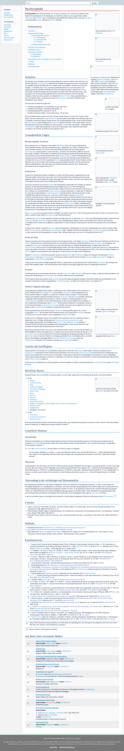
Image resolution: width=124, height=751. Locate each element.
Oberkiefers (58, 310)
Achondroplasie (108, 496)
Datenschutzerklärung (66, 747)
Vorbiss (36, 312)
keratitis (80, 676)
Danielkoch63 (50, 702)
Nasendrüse (101, 262)
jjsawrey (56, 682)
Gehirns (53, 303)
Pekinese (33, 397)
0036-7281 (106, 559)
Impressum (53, 747)
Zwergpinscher (34, 408)
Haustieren (88, 18)
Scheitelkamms (109, 94)
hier (16, 742)
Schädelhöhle (38, 307)
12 (85, 321)
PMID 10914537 (35, 586)
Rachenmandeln (30, 247)
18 (114, 496)
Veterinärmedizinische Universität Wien (43, 596)
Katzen (53, 20)
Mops (83, 218)
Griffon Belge (50, 403)
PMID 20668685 (81, 590)
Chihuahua (33, 399)
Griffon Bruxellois (60, 403)
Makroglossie (50, 215)
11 (57, 302)
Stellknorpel (28, 220)
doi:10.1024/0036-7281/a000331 (40, 561)
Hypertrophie (79, 195)
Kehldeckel (41, 220)
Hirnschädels (107, 92)
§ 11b (28, 448)
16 (43, 445)
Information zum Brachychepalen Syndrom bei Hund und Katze (63, 579)
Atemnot (27, 243)
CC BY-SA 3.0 (116, 334)
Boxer (32, 393)
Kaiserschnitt (67, 292)
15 (68, 424)
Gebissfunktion (66, 315)
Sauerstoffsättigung (40, 259)
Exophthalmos (40, 676)
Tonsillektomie (61, 281)
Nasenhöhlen (97, 243)
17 (91, 467)
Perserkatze (99, 61)
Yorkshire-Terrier (35, 405)
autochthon (95, 493)
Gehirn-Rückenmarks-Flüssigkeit (66, 338)
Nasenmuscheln (54, 191)
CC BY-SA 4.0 (116, 77)
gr (54, 13)
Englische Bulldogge (36, 387)
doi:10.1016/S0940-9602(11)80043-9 (41, 554)
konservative (67, 273)
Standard (81, 312)
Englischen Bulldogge (108, 311)
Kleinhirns (31, 336)
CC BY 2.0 (64, 643)
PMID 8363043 (106, 552)
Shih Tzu (59, 322)
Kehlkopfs (38, 218)
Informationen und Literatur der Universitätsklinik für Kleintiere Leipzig (49, 530)
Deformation (29, 18)
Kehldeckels (79, 255)
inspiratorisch (85, 241)
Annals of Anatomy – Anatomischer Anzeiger (65, 552)
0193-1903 (83, 546)
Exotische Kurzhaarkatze (38, 417)
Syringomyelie (67, 340)
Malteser (32, 381)
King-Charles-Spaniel (36, 401)
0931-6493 (86, 619)
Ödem (70, 255)
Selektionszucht (30, 353)
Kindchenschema (84, 353)
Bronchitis (89, 257)
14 (78, 339)
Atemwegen (60, 145)
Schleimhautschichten (53, 193)
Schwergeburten (47, 292)
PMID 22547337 (56, 561)
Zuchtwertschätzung (34, 359)
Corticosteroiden (49, 275)
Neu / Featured (8, 17)
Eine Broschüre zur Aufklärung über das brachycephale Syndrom (64, 527)
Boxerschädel (100, 153)
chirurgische (79, 273)
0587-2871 (102, 584)
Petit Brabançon (72, 403)
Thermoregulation (30, 152)
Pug (57, 676)
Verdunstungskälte (66, 156)
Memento (106, 546)
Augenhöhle (55, 122)
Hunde (39, 20)
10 (77, 294)
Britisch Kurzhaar (35, 419)
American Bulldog (35, 383)
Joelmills (99, 334)
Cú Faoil (51, 715)
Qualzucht (35, 443)
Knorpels (51, 185)
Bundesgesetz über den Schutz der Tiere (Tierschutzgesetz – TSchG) (53, 611)
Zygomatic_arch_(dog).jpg (46, 713)
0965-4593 (44, 577)
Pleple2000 (49, 666)
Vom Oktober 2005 (66, 606)
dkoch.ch (98, 546)
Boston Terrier (73, 322)
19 (116, 496)
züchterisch (62, 98)
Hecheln (109, 182)
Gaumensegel (32, 213)
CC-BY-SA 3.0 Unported (72, 738)
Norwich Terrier (65, 96)
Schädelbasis (32, 122)
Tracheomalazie (35, 230)
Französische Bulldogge (37, 389)
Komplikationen (36, 255)
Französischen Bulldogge (99, 230)
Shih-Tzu (32, 395)
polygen (79, 351)
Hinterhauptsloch (30, 340)
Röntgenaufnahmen (50, 118)
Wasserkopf (75, 297)
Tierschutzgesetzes (40, 448)
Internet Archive (40, 548)
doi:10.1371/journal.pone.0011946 (64, 590)
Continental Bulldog (100, 362)
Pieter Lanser (50, 643)
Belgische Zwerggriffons (37, 403)
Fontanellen (55, 305)
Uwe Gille (60, 713)
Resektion (56, 279)
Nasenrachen (69, 203)
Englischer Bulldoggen (103, 79)
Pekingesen (113, 178)
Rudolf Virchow (36, 617)
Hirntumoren (64, 297)
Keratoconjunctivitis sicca (72, 320)
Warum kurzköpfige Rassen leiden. (50, 532)
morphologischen (43, 83)
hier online (85, 615)
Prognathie (101, 81)
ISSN (78, 546)
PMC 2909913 (92, 590)
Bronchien (51, 228)
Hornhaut (58, 320)
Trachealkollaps (57, 230)
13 (64, 326)
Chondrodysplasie (31, 301)
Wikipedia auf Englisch (108, 334)
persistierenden (46, 305)
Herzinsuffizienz (102, 257)
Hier (23, 742)
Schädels (39, 18)
